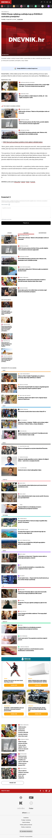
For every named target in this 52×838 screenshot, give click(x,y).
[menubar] (47, 2)
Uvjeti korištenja (26, 822)
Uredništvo (26, 817)
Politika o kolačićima (26, 827)
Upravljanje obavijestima (26, 831)
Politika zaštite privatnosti (26, 824)
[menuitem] (47, 2)
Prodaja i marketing (26, 820)
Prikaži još (12, 782)
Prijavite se (26, 223)
